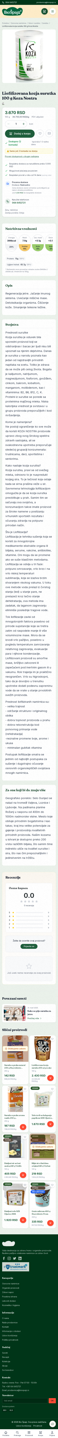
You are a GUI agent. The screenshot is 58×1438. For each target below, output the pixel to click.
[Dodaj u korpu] (50, 1078)
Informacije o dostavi (11, 1331)
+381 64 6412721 (13, 1386)
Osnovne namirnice (18, 23)
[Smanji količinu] (8, 124)
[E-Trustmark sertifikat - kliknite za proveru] (15, 1266)
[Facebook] (3, 1258)
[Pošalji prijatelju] (49, 133)
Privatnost (37, 1426)
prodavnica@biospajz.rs (46, 2)
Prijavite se (29, 946)
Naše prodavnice (10, 1322)
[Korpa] (44, 11)
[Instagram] (9, 1258)
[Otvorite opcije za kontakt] (52, 1424)
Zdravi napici (8, 1292)
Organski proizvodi (10, 1288)
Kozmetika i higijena (11, 1305)
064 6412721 (11, 2)
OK (52, 1400)
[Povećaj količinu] (23, 124)
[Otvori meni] (52, 11)
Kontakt (5, 1327)
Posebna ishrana (9, 1296)
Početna (5, 23)
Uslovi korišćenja (9, 1335)
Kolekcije (6, 1361)
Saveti (5, 1353)
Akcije (5, 1366)
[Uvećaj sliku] (29, 56)
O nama (5, 1318)
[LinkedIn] (20, 1258)
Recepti (5, 1357)
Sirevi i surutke (34, 23)
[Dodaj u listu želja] (40, 133)
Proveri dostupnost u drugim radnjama (22, 156)
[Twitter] (14, 1258)
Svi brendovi (7, 1370)
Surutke (45, 23)
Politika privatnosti (10, 1340)
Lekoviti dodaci (9, 1301)
